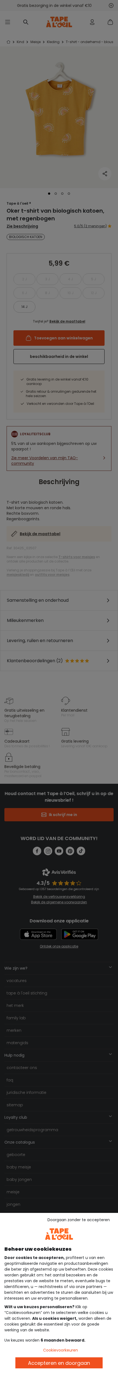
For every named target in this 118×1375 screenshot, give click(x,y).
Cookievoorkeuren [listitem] (60, 1350)
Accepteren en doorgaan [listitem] (59, 1363)
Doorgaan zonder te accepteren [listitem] (78, 1220)
